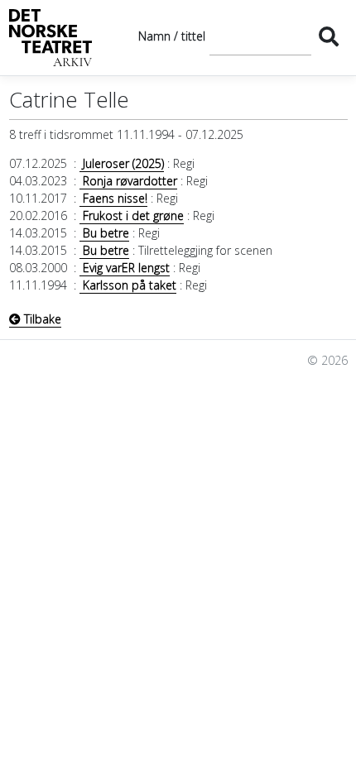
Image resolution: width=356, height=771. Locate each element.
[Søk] (329, 36)
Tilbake (41, 319)
